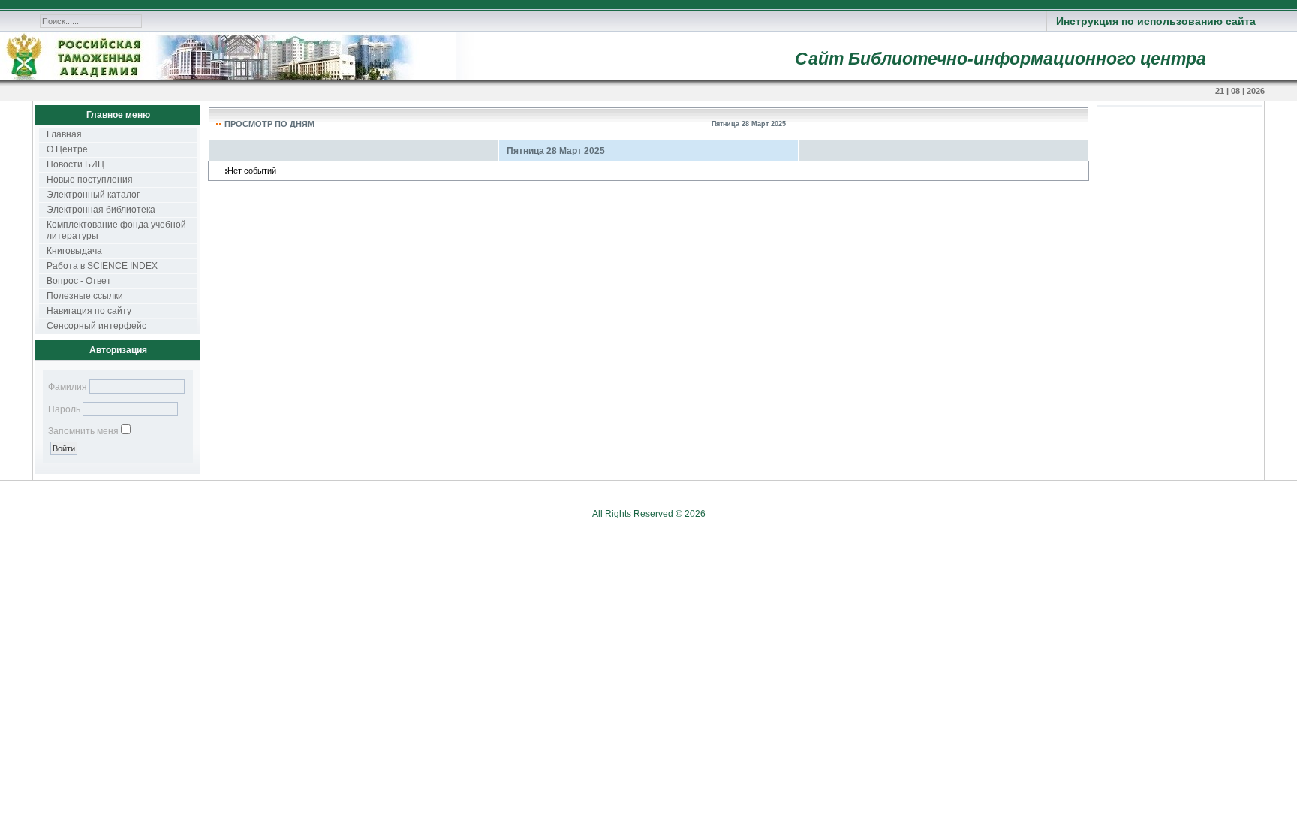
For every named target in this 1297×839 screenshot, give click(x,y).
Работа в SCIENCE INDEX (102, 266)
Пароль (64, 409)
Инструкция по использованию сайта (1156, 21)
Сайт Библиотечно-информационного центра (1000, 58)
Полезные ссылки (85, 296)
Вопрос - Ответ (79, 281)
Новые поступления (90, 179)
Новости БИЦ (75, 164)
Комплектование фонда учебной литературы (116, 230)
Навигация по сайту (89, 311)
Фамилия (67, 387)
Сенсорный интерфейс (96, 326)
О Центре (67, 149)
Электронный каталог (93, 194)
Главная (64, 134)
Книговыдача (74, 251)
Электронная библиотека (101, 209)
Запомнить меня (83, 431)
